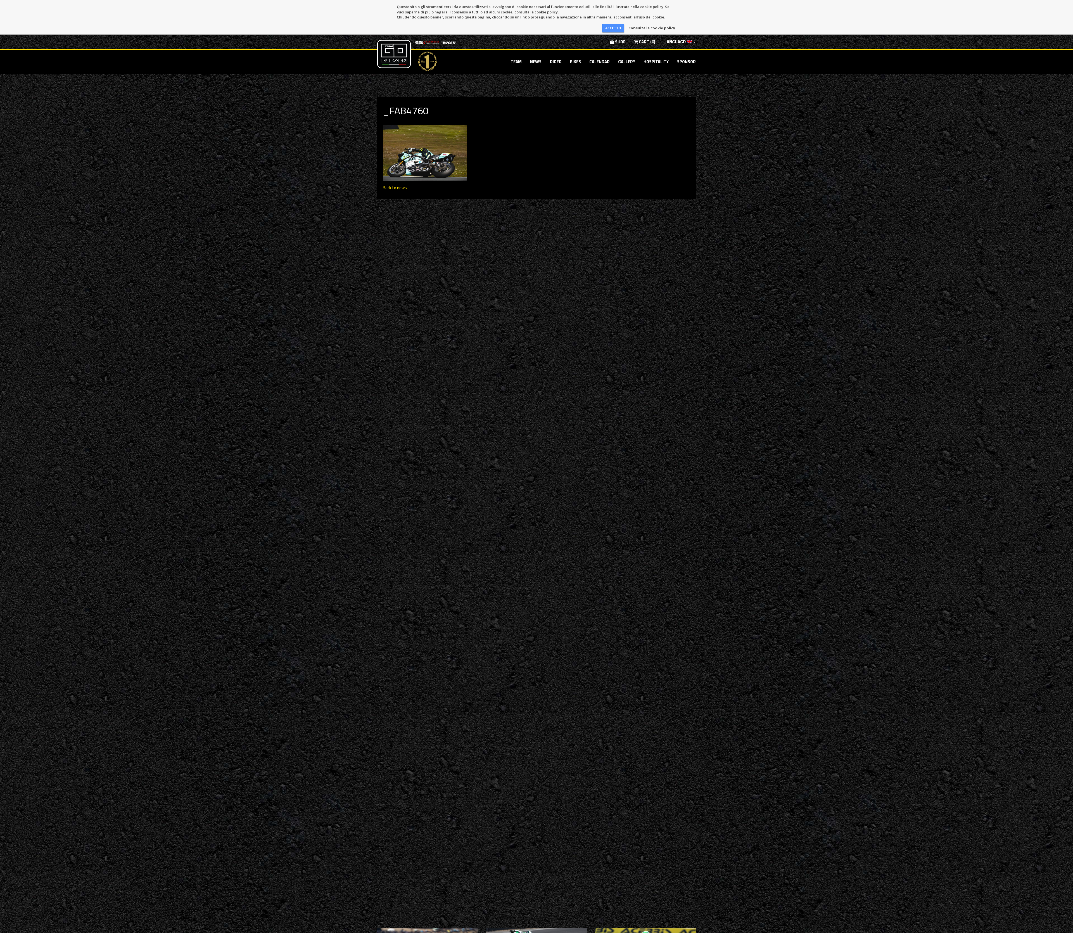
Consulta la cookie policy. (652, 27)
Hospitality (656, 61)
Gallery (626, 61)
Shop (620, 42)
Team (516, 61)
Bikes (575, 61)
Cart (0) (646, 42)
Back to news (395, 187)
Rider (556, 61)
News (536, 61)
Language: (675, 42)
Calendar (599, 61)
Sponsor (686, 61)
